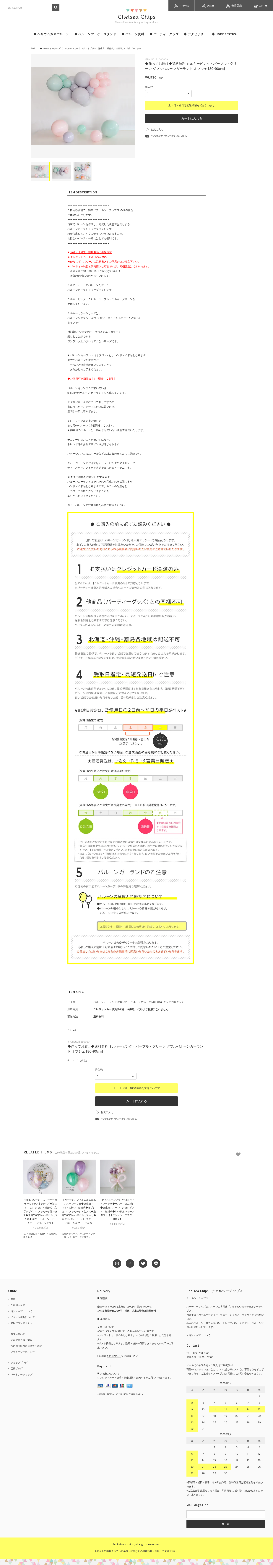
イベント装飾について (23, 1317)
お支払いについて (116, 1394)
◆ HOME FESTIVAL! (226, 34)
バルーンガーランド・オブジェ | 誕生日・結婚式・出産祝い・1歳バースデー (103, 48)
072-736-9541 (201, 1353)
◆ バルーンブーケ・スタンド (95, 34)
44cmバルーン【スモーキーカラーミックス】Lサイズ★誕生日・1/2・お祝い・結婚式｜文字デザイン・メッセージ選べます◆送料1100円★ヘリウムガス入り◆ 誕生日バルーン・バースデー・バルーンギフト (40, 1211)
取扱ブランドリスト (21, 1323)
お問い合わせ (18, 1333)
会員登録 (236, 5)
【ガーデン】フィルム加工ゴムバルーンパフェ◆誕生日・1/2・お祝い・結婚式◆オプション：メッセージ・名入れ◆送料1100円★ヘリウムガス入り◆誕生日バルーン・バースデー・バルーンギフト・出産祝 (79, 1211)
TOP (33, 48)
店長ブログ (17, 1368)
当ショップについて (21, 1311)
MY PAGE (184, 5)
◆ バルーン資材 (132, 34)
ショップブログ (19, 1362)
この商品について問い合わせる (169, 135)
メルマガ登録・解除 (21, 1339)
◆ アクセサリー (195, 34)
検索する (55, 7)
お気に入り (157, 129)
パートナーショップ (21, 1374)
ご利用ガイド (18, 1305)
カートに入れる (191, 118)
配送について (114, 1355)
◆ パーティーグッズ (164, 34)
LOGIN (210, 5)
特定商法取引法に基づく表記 (26, 1345)
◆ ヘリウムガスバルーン (51, 34)
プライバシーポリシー (23, 1351)
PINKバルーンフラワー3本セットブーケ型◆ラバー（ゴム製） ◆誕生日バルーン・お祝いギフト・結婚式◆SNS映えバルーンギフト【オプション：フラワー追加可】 (117, 1209)
